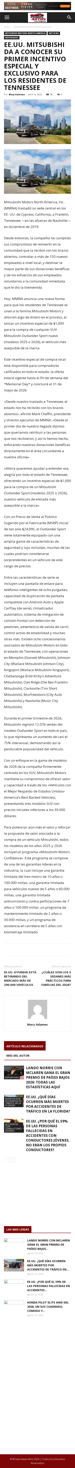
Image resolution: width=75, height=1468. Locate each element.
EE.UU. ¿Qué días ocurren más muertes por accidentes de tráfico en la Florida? (48, 1104)
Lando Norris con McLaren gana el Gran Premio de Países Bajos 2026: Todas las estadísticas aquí (48, 1077)
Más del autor (17, 1055)
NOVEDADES (11, 37)
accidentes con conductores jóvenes (13, 1127)
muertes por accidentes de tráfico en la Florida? (13, 1102)
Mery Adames (17, 94)
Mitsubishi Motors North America (32, 27)
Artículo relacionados (24, 1046)
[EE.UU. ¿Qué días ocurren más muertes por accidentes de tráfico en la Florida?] (14, 1265)
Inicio (7, 27)
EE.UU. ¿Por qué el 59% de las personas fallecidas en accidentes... (48, 1286)
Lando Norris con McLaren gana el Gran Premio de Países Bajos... (48, 1244)
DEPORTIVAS (12, 1077)
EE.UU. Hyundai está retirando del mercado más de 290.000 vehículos (20, 978)
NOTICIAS (54, 33)
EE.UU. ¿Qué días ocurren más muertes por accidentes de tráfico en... (48, 1265)
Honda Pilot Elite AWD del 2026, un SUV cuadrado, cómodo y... (48, 1307)
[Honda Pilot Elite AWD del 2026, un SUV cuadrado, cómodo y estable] (14, 1307)
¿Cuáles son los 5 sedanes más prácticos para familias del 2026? (56, 978)
